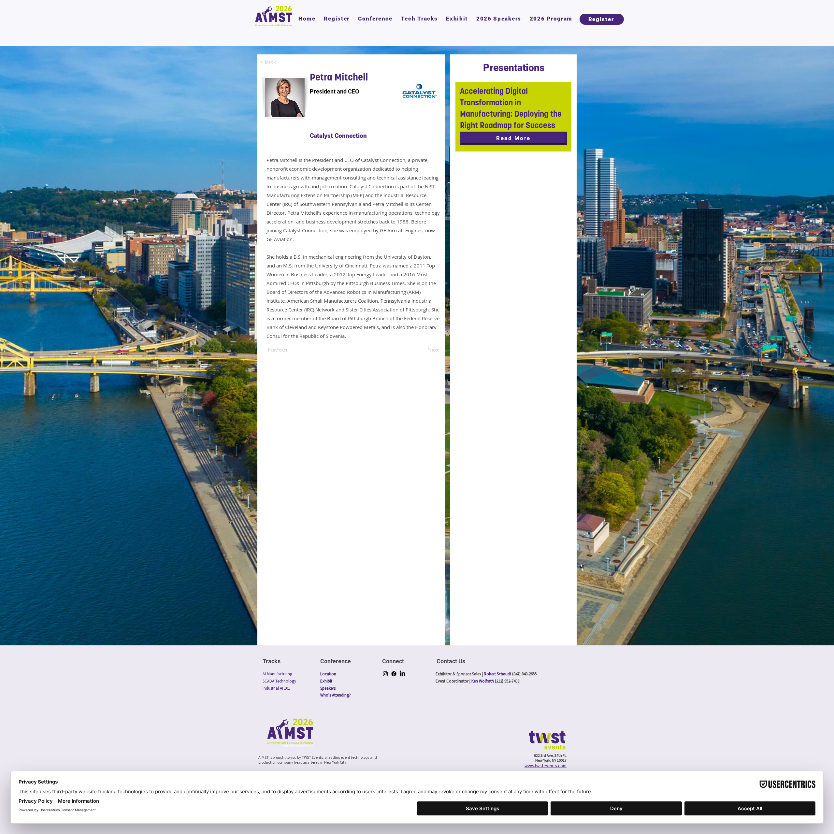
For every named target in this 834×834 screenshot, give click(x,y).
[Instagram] (385, 673)
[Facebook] (394, 673)
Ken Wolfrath (482, 681)
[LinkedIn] (402, 673)
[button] (375, 18)
